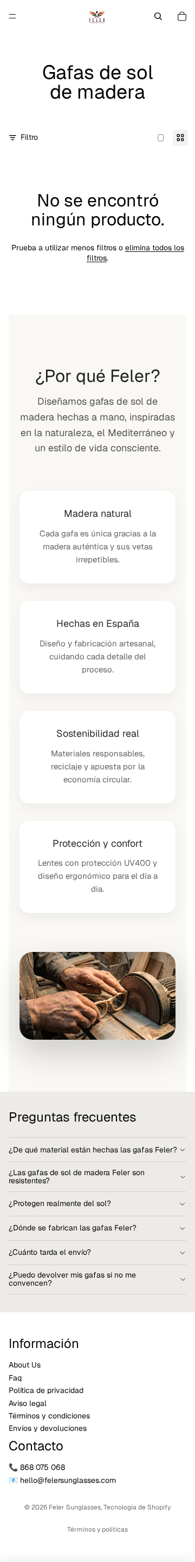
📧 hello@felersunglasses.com (62, 1480)
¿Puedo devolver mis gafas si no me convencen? (72, 1279)
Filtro (29, 137)
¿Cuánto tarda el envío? (50, 1252)
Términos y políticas (97, 1529)
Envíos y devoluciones (48, 1429)
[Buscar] (158, 16)
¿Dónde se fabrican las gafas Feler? (72, 1228)
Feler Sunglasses (75, 1507)
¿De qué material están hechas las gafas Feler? (93, 1150)
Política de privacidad (46, 1391)
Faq (15, 1378)
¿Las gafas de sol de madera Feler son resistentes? (77, 1176)
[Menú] (12, 16)
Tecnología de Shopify (137, 1507)
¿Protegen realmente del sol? (60, 1203)
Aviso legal (28, 1403)
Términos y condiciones (49, 1416)
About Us (25, 1365)
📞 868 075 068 (37, 1468)
